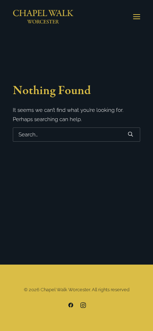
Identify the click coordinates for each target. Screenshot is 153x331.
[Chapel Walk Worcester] (43, 17)
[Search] (76, 134)
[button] (136, 16)
